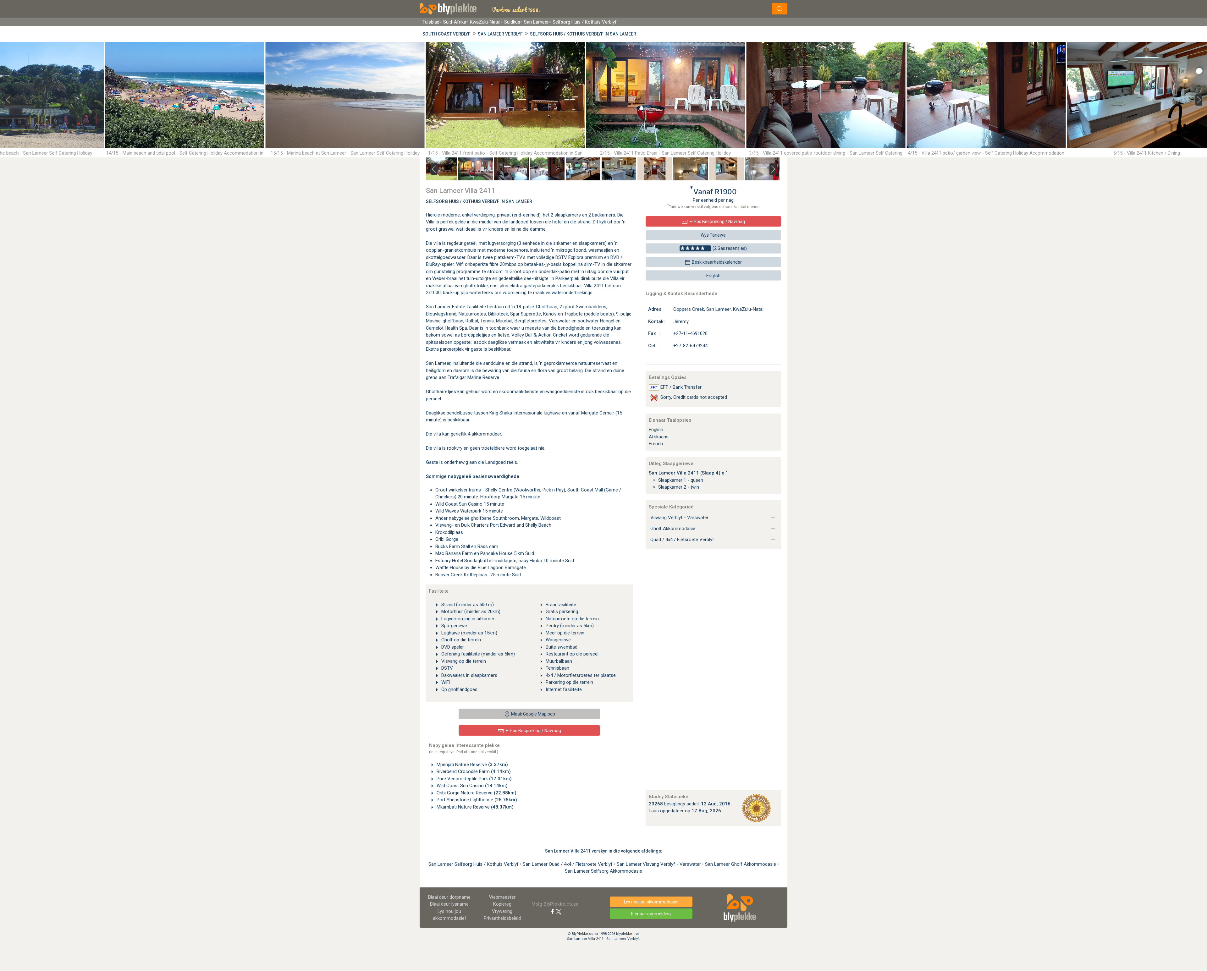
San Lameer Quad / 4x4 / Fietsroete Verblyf (568, 864)
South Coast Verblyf (446, 33)
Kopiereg (502, 904)
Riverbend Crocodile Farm (473, 771)
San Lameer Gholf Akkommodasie (741, 864)
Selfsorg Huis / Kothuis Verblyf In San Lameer (479, 201)
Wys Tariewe (713, 235)
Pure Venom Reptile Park (473, 779)
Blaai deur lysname (449, 904)
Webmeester (502, 897)
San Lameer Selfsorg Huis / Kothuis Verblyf (474, 864)
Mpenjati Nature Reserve (471, 764)
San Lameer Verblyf (500, 33)
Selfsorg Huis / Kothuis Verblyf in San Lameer (583, 33)
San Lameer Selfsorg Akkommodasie (603, 871)
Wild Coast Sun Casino (471, 785)
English (713, 275)
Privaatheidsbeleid (502, 918)
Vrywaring (502, 911)
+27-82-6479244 (690, 345)
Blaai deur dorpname (449, 897)
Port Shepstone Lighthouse (476, 800)
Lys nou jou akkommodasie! (651, 901)
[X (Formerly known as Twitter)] (558, 911)
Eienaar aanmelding (651, 913)
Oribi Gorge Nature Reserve (475, 793)
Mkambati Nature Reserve (474, 807)
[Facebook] (552, 911)
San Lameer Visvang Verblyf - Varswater (659, 864)
